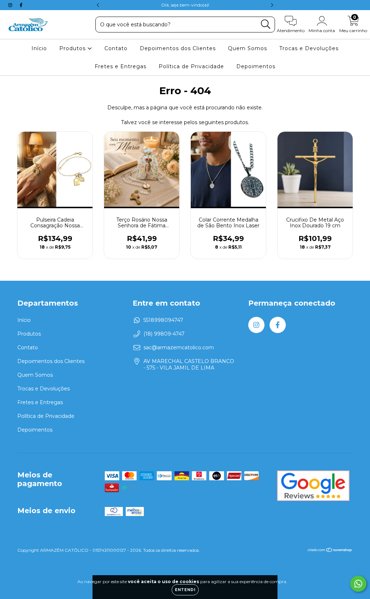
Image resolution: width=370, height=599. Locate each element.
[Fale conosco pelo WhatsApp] (358, 584)
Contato (116, 48)
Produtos (73, 48)
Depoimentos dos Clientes (178, 48)
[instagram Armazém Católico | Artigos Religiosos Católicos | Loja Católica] (10, 5)
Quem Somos (247, 48)
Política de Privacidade (191, 66)
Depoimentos (255, 66)
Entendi (185, 589)
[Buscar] (265, 24)
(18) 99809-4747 (164, 334)
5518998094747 (163, 320)
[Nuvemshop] (330, 551)
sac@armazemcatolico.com (178, 347)
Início (39, 48)
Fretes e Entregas (120, 66)
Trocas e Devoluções (309, 48)
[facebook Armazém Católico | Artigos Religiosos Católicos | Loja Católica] (21, 5)
